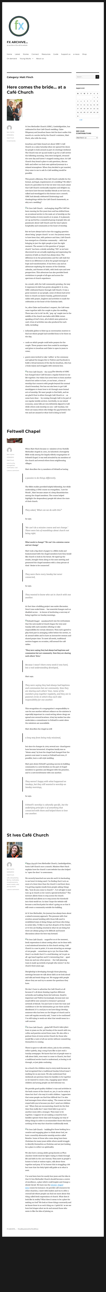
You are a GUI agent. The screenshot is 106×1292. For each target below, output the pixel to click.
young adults (11, 886)
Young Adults (25, 59)
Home (9, 54)
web (17, 884)
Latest (17, 54)
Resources (46, 54)
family (9, 880)
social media (11, 884)
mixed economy (12, 882)
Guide (55, 54)
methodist (10, 467)
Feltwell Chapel (23, 431)
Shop (84, 54)
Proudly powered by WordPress (28, 1229)
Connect (35, 54)
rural (16, 467)
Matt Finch (10, 138)
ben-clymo (10, 132)
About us (40, 59)
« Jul (80, 120)
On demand (12, 59)
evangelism (11, 465)
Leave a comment (13, 470)
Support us (65, 54)
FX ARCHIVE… (17, 42)
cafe (8, 878)
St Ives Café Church (28, 835)
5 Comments (11, 141)
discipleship (14, 878)
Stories (26, 54)
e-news (76, 54)
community (11, 463)
